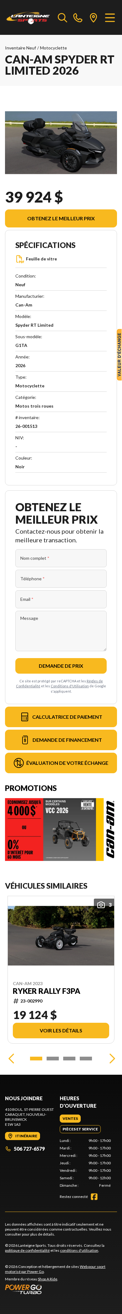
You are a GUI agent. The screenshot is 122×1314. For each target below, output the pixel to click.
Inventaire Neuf (20, 47)
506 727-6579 (29, 1149)
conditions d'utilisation (79, 1250)
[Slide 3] (69, 1058)
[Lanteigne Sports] (28, 17)
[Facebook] (94, 1196)
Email (26, 599)
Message (29, 618)
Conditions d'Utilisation (70, 686)
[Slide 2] (53, 1058)
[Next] (110, 1058)
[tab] (70, 1119)
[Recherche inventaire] (63, 17)
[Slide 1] (36, 1058)
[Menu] (110, 17)
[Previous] (11, 1058)
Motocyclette (53, 47)
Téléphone (32, 578)
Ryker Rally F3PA (46, 991)
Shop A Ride (47, 1279)
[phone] (78, 17)
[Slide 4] (86, 1058)
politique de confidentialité (27, 1250)
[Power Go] (61, 1289)
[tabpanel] (85, 1163)
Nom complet (34, 558)
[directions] (93, 17)
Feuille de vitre (41, 258)
